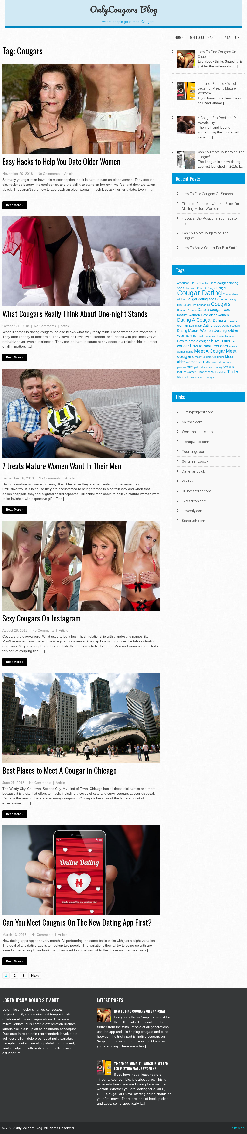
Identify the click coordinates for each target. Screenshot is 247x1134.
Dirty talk (198, 336)
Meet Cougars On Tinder (209, 357)
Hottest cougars (226, 336)
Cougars (221, 304)
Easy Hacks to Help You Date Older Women (61, 161)
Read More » (14, 205)
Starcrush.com (193, 521)
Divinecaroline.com (196, 491)
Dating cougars (231, 325)
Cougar (221, 288)
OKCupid (192, 367)
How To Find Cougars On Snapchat (209, 194)
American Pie (186, 283)
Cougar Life (189, 304)
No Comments (49, 174)
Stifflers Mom (218, 372)
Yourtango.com (194, 452)
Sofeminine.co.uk (195, 461)
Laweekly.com (192, 511)
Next (35, 975)
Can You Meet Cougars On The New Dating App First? (77, 922)
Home (179, 37)
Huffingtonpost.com (197, 412)
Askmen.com (192, 422)
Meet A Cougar (202, 37)
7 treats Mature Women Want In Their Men (61, 465)
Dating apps (212, 325)
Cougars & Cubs (187, 310)
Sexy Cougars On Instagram (41, 618)
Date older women (215, 315)
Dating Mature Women (195, 331)
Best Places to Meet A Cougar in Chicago (59, 770)
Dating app (195, 325)
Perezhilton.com (194, 501)
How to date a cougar (193, 341)
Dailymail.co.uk (193, 471)
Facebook (210, 336)
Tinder (232, 371)
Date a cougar (210, 310)
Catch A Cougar (206, 288)
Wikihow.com (192, 481)
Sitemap (238, 1128)
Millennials (212, 362)
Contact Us (229, 37)
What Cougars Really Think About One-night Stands (74, 313)
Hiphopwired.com (195, 442)
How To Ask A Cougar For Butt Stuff (209, 248)
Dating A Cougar (194, 320)
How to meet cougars (209, 345)
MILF (201, 362)
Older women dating (210, 367)
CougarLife (203, 304)
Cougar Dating (199, 293)
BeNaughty (202, 283)
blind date (190, 288)
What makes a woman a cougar (195, 377)
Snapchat (204, 372)
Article (69, 174)
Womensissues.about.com (203, 432)
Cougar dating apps (201, 299)
